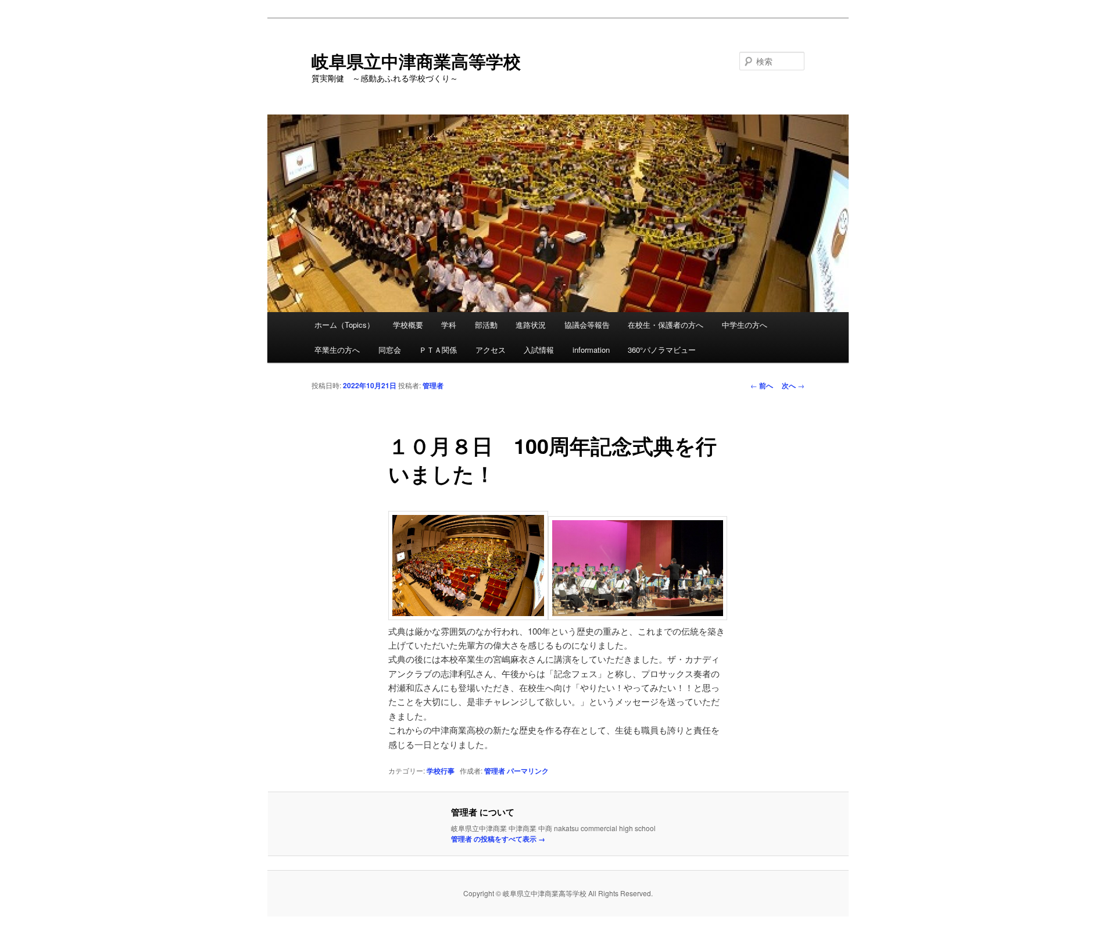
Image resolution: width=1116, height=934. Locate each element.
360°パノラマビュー (662, 349)
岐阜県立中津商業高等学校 (416, 60)
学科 (448, 324)
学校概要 (408, 324)
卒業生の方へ (337, 349)
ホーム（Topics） (344, 324)
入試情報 (539, 349)
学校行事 (441, 770)
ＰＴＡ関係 (438, 349)
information (591, 349)
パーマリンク (528, 770)
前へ (761, 385)
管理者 (433, 385)
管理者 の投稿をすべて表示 (498, 838)
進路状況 (531, 324)
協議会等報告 (587, 324)
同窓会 (389, 349)
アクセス (490, 349)
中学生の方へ (744, 324)
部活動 (486, 324)
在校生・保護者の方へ (665, 324)
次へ (793, 385)
